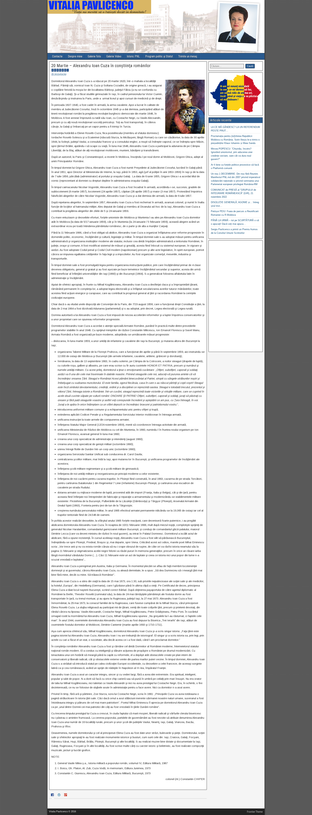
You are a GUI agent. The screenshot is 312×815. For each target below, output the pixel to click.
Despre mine (75, 56)
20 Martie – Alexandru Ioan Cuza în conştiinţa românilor (101, 65)
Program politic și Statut (159, 56)
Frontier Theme (255, 811)
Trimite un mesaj (187, 56)
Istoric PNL (133, 56)
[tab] (53, 795)
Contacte (57, 56)
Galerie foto (94, 56)
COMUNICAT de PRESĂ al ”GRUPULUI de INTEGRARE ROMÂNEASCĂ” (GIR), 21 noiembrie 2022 (233, 193)
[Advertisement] (235, 296)
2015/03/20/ (60, 74)
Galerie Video (113, 56)
